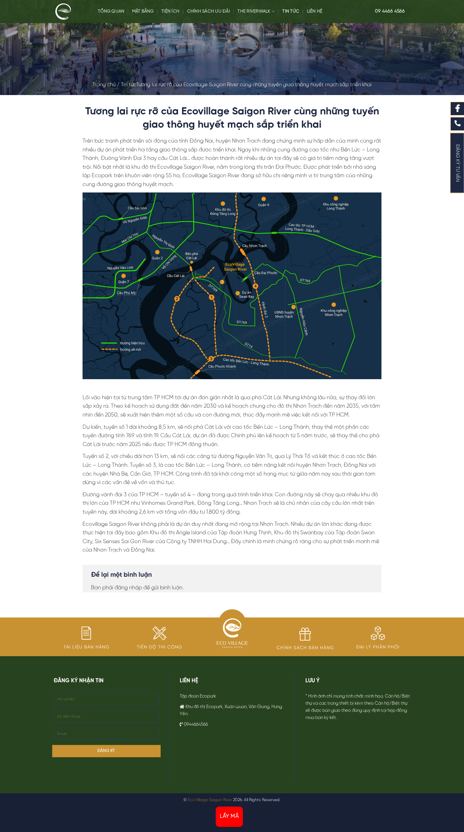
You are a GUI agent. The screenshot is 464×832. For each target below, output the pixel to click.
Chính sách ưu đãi (208, 11)
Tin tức (290, 11)
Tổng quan (111, 11)
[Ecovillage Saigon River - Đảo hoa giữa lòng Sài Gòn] (71, 11)
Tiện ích (170, 11)
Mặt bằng (143, 11)
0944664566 (196, 724)
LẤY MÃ (229, 816)
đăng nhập (128, 588)
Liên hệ (315, 11)
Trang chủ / (106, 85)
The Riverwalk (253, 11)
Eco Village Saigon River (210, 800)
